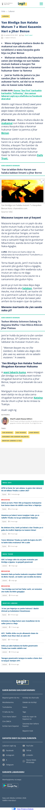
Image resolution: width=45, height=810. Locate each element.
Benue (5, 133)
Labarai (11, 11)
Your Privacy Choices (25, 809)
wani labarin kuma (14, 372)
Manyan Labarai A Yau (11, 441)
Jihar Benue (34, 432)
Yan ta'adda (21, 432)
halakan (27, 288)
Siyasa (4, 494)
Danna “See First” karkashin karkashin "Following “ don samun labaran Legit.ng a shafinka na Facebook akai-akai (21, 94)
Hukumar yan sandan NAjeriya (15, 436)
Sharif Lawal (28, 35)
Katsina (38, 397)
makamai (7, 123)
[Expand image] (42, 181)
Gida (3, 11)
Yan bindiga (7, 432)
